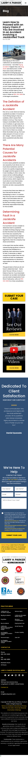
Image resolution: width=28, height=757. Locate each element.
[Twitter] (9, 675)
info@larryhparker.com (8, 694)
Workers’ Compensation (19, 620)
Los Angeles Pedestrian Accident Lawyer (6, 633)
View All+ (17, 637)
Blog (7, 545)
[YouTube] (12, 675)
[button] (25, 3)
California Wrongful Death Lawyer (20, 616)
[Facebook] (5, 675)
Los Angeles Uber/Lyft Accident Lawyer (6, 641)
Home (3, 545)
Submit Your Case (14, 297)
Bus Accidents (5, 623)
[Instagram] (16, 675)
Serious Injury (18, 611)
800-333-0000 (18, 94)
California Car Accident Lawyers (6, 612)
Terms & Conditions (7, 706)
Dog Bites (3, 619)
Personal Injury (5, 637)
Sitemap (18, 710)
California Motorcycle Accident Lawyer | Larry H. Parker (7, 628)
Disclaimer (18, 706)
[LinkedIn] (19, 675)
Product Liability (19, 632)
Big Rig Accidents (6, 615)
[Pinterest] (23, 675)
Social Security (19, 626)
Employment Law (19, 623)
